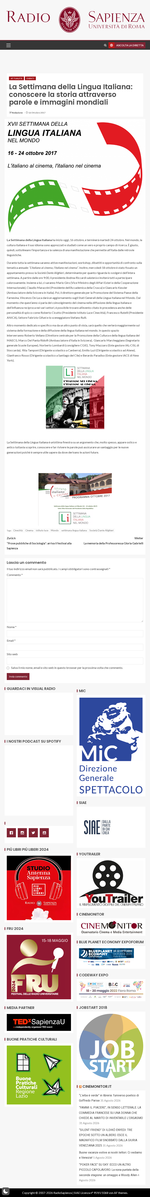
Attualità (16, 78)
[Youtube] (45, 832)
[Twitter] (34, 832)
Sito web (12, 654)
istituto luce (42, 530)
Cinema (29, 530)
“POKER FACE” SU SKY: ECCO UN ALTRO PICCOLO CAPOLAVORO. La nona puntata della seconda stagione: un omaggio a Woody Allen (108, 1170)
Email (11, 640)
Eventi (30, 78)
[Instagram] (23, 832)
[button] (8, 45)
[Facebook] (12, 832)
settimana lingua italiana (74, 530)
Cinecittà (18, 530)
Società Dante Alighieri (101, 530)
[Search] (105, 45)
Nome (11, 627)
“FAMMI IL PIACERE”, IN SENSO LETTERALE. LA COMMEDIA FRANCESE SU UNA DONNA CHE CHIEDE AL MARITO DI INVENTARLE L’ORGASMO (111, 1113)
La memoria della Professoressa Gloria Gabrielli (113, 540)
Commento (15, 574)
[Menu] (8, 45)
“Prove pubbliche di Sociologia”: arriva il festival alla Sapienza (39, 543)
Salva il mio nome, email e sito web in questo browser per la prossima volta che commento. (67, 667)
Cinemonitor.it (97, 1086)
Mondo (55, 530)
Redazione (17, 112)
